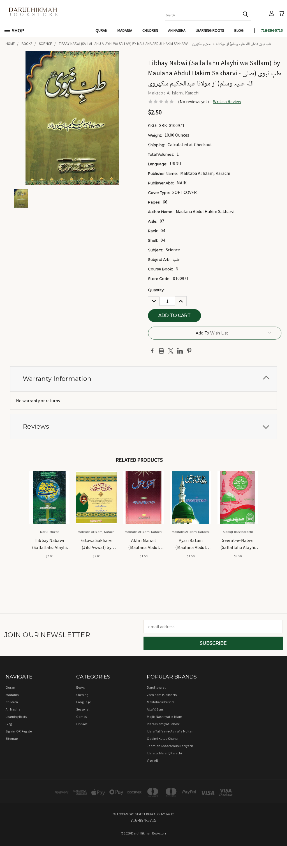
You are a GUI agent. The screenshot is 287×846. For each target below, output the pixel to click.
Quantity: (156, 290)
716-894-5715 (272, 30)
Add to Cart (49, 502)
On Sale (81, 724)
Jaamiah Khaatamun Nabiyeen (170, 746)
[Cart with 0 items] (281, 13)
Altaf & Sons (155, 709)
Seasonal (82, 709)
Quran (101, 30)
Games (81, 716)
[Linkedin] (180, 351)
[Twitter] (170, 351)
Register (27, 731)
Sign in (11, 731)
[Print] (161, 351)
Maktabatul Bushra (161, 702)
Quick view (49, 491)
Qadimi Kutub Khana (162, 738)
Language (83, 702)
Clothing (82, 695)
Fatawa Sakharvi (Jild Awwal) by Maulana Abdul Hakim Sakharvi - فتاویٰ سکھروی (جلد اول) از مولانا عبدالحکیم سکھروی (96, 544)
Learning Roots (210, 30)
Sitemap (12, 738)
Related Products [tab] (139, 459)
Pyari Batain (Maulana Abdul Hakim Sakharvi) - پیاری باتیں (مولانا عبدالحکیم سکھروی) (190, 544)
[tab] (143, 378)
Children (150, 30)
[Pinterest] (189, 351)
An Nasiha (177, 30)
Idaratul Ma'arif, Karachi (164, 753)
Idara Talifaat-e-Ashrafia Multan (170, 731)
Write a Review (227, 101)
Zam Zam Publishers (162, 695)
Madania (124, 30)
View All (152, 760)
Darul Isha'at (156, 687)
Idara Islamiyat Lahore (163, 724)
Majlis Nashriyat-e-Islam (164, 716)
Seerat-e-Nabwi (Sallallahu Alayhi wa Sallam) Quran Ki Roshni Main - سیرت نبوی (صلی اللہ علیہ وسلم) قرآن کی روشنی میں (238, 544)
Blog (239, 30)
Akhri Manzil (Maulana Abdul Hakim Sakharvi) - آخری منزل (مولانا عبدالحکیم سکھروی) (143, 544)
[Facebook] (152, 351)
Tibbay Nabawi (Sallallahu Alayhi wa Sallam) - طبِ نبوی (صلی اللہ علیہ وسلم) (49, 544)
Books (80, 687)
